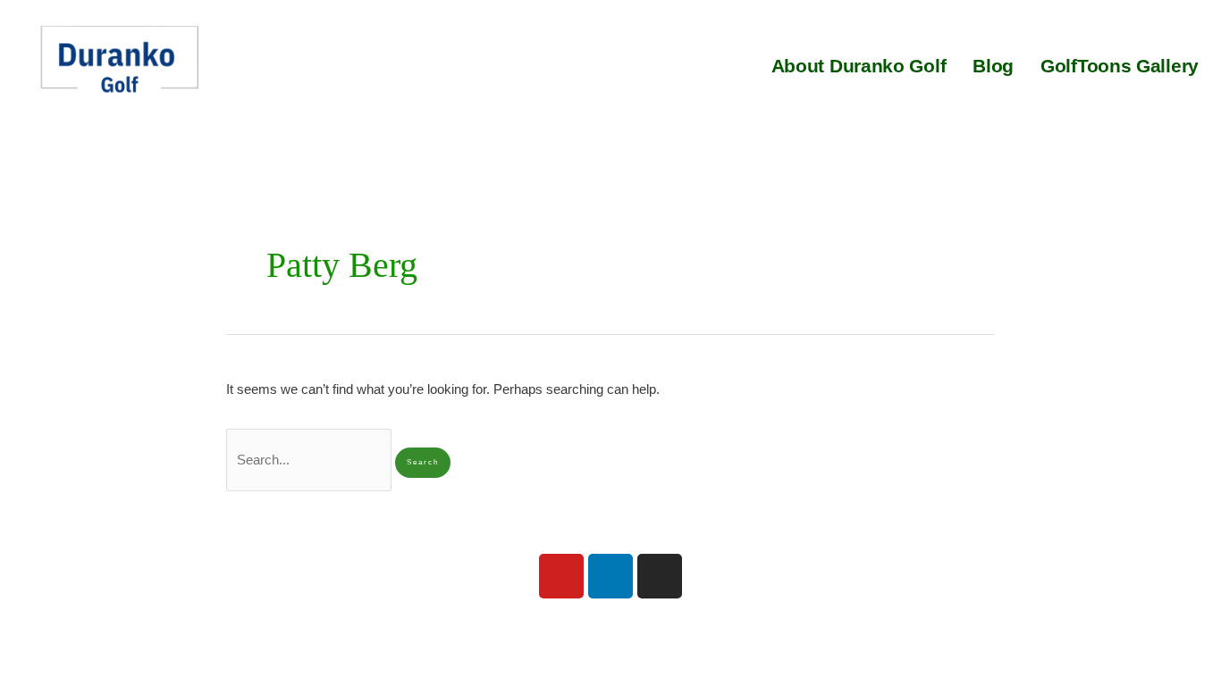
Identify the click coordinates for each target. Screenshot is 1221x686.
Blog (993, 65)
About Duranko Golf (859, 65)
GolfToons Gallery (1119, 65)
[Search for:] (310, 459)
